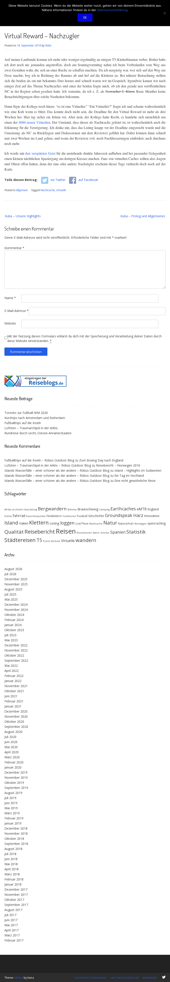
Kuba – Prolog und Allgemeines (142, 216)
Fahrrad (19, 515)
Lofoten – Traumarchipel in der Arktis (31, 428)
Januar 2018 (12, 884)
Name (10, 298)
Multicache (95, 523)
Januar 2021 (12, 706)
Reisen (66, 531)
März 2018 (12, 874)
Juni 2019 (10, 803)
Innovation (151, 516)
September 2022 (16, 660)
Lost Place (82, 523)
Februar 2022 (13, 676)
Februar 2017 (13, 940)
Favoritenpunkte (36, 516)
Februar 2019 (13, 818)
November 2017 (16, 894)
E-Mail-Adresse (16, 311)
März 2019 (12, 813)
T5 (39, 540)
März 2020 (12, 757)
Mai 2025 (11, 599)
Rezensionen (84, 532)
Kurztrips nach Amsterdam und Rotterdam (34, 418)
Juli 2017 (10, 915)
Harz (138, 515)
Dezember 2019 (15, 772)
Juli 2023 (10, 635)
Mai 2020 (11, 747)
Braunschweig (88, 509)
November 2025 (16, 584)
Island (11, 522)
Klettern (39, 522)
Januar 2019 (12, 823)
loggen (67, 523)
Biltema (72, 509)
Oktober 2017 (14, 899)
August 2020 (13, 732)
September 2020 (16, 726)
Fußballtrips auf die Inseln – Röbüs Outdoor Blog (39, 460)
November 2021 (16, 686)
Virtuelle (61, 190)
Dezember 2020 (15, 711)
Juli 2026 (10, 574)
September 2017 (16, 905)
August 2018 (13, 849)
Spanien (118, 532)
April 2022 (11, 671)
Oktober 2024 (14, 615)
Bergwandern (52, 509)
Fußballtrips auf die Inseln (22, 423)
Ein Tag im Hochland (129, 475)
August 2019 (13, 793)
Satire (96, 532)
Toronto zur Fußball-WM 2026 (26, 413)
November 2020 (16, 716)
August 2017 (13, 910)
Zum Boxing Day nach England (101, 460)
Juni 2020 (10, 742)
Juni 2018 (10, 859)
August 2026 (13, 569)
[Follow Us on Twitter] (164, 977)
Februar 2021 (13, 701)
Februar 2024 (13, 620)
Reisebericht (40, 531)
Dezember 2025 (15, 579)
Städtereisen (20, 540)
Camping (104, 509)
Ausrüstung (30, 509)
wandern (85, 540)
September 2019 (16, 788)
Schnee (104, 532)
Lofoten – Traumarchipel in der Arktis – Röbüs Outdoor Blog (47, 465)
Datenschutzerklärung (90, 977)
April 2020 (11, 752)
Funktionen (69, 516)
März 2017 (12, 935)
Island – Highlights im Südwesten (137, 470)
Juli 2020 (10, 737)
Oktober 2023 (14, 630)
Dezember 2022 (15, 645)
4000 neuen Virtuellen (34, 122)
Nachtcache (48, 190)
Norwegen (141, 523)
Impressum (149, 977)
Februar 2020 (13, 762)
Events (8, 516)
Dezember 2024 (15, 604)
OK (85, 17)
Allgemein (22, 190)
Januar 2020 (12, 767)
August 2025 (13, 589)
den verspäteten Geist (40, 153)
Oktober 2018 (14, 838)
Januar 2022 (12, 681)
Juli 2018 (10, 854)
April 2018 (11, 869)
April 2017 (11, 930)
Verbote (55, 541)
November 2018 (16, 833)
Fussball (82, 516)
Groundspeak (118, 515)
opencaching (156, 523)
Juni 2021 (10, 696)
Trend (46, 541)
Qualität (14, 531)
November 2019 (16, 777)
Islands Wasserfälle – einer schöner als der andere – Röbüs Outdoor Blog (56, 470)
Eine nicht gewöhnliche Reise (135, 481)
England (153, 509)
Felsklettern (54, 516)
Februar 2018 (13, 879)
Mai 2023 (11, 640)
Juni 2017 (10, 920)
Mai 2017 (11, 925)
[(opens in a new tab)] (35, 385)
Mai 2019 (11, 808)
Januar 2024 (12, 625)
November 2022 (16, 650)
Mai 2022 (11, 665)
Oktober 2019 (14, 782)
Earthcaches (123, 509)
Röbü (48, 45)
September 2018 (16, 844)
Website (10, 323)
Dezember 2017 (15, 889)
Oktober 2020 (14, 721)
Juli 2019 (10, 798)
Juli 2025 (10, 594)
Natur (110, 522)
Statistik (136, 531)
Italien (23, 523)
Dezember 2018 (15, 828)
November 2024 (16, 609)
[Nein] (164, 13)
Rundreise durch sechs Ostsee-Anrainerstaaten (37, 433)
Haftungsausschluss (124, 977)
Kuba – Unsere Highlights (23, 216)
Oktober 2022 (14, 655)
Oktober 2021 (14, 691)
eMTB (142, 509)
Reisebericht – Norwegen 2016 (118, 465)
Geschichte (96, 516)
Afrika (7, 509)
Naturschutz (126, 523)
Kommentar (14, 248)
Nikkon (18, 978)
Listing (54, 523)
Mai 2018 (11, 864)
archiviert (17, 509)
